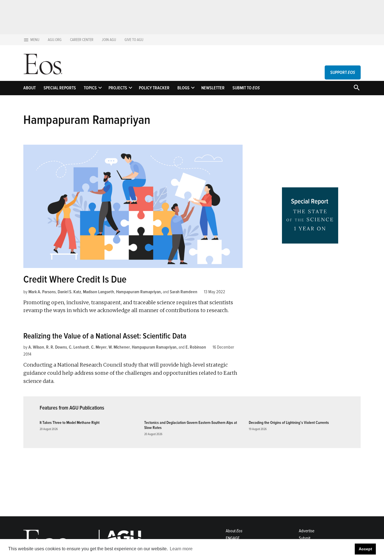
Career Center (81, 39)
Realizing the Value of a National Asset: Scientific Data (104, 336)
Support (342, 72)
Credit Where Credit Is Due (75, 279)
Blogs (183, 88)
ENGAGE (233, 538)
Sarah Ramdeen (183, 292)
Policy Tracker (154, 88)
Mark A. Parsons (42, 292)
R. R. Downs (56, 347)
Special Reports (60, 88)
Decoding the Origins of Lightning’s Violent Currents (289, 422)
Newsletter (213, 88)
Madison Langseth (98, 292)
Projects (118, 88)
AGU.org (55, 39)
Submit (304, 538)
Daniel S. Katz (69, 292)
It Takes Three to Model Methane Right (70, 422)
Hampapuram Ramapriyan (138, 292)
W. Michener (119, 347)
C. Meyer (99, 347)
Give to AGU (134, 39)
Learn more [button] (181, 548)
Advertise (306, 531)
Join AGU (109, 39)
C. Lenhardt (79, 347)
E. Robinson (196, 347)
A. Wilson (36, 347)
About (29, 88)
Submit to (246, 88)
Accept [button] (365, 549)
